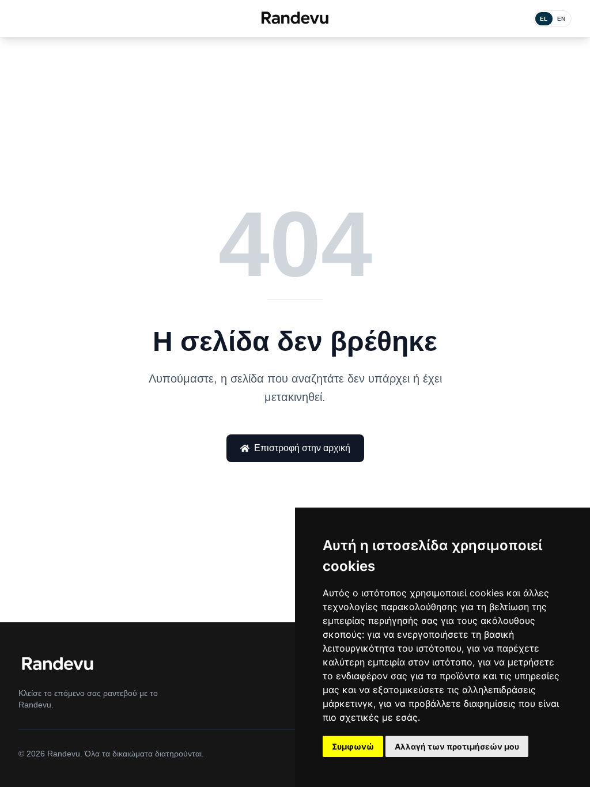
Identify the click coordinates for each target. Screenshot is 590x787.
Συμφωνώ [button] (353, 746)
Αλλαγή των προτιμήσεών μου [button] (457, 746)
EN (561, 19)
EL (544, 19)
